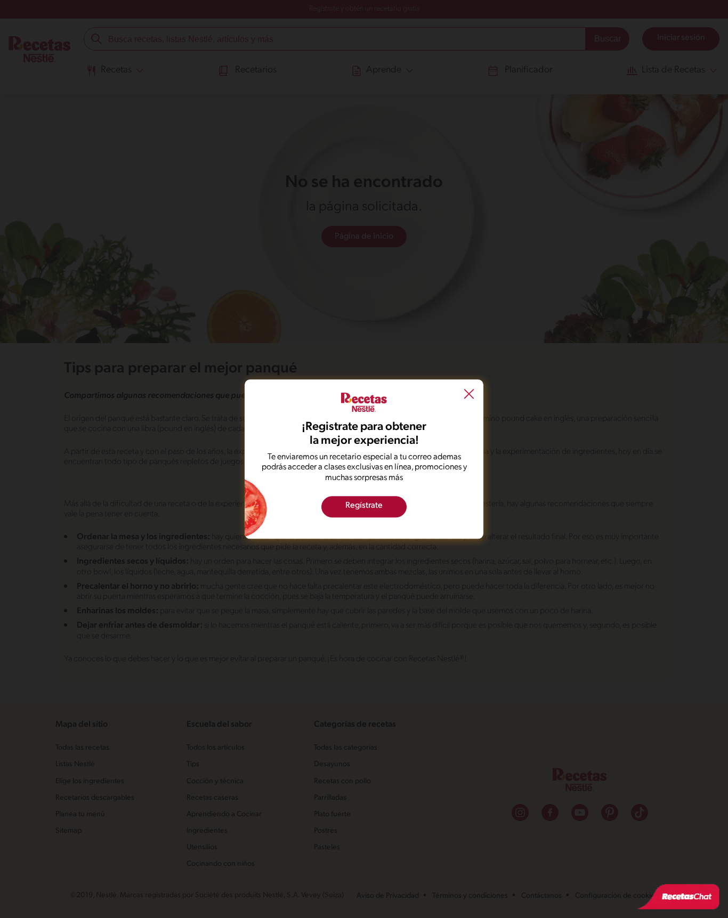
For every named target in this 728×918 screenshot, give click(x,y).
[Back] (469, 395)
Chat (678, 896)
